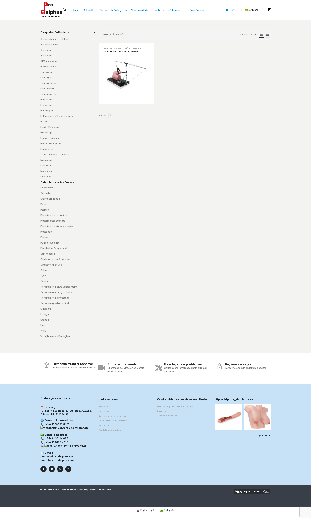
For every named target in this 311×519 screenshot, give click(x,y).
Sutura (43, 270)
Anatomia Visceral (49, 45)
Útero (43, 326)
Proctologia (46, 232)
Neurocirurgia (46, 171)
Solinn (108, 490)
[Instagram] (232, 10)
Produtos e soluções (110, 430)
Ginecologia (46, 133)
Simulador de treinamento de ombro (122, 52)
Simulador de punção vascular (55, 259)
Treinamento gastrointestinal (54, 303)
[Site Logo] (51, 10)
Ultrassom (45, 309)
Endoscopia (46, 105)
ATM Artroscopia (48, 61)
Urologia (44, 315)
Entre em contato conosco (113, 416)
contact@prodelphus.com (57, 457)
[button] (65, 10)
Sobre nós (104, 407)
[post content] (126, 73)
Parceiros (104, 426)
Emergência (46, 100)
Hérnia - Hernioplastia (51, 144)
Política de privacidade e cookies (175, 407)
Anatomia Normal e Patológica (55, 39)
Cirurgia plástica (48, 83)
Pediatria (44, 210)
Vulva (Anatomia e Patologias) (55, 337)
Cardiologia (46, 72)
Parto (43, 204)
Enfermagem (46, 111)
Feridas (44, 122)
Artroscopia (46, 50)
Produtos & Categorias (113, 10)
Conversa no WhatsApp (72, 428)
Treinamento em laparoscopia (54, 298)
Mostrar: (244, 35)
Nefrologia (45, 166)
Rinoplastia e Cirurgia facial (53, 248)
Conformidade (139, 10)
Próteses (45, 237)
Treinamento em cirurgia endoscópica (58, 287)
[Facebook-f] (43, 469)
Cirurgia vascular (48, 94)
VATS (43, 331)
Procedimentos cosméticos (53, 215)
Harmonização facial (50, 138)
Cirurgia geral (46, 78)
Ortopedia (138, 48)
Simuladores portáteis (51, 265)
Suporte (161, 411)
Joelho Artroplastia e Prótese (54, 155)
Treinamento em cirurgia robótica (56, 292)
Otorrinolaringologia (50, 199)
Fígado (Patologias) (50, 127)
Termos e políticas (167, 416)
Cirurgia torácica (48, 89)
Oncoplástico (47, 188)
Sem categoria (47, 254)
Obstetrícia (45, 177)
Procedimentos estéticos (52, 221)
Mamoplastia (46, 160)
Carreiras (104, 411)
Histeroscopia (47, 149)
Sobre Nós (89, 10)
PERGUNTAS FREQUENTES (113, 421)
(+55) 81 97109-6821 (56, 424)
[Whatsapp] (60, 469)
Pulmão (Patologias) (50, 243)
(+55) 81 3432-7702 (56, 442)
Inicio (76, 10)
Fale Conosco (198, 10)
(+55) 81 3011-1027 (56, 439)
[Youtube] (227, 10)
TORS (43, 276)
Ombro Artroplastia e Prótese (117, 48)
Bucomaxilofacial (48, 67)
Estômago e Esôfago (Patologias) (57, 116)
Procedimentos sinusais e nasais (56, 226)
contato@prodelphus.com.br (59, 460)
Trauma (44, 281)
